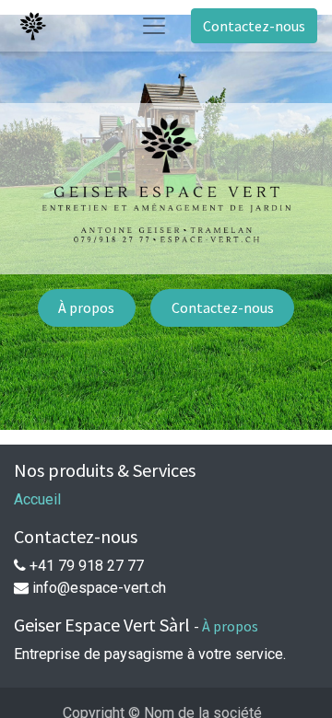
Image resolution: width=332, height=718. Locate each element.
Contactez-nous (254, 26)
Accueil (37, 499)
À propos (86, 307)
